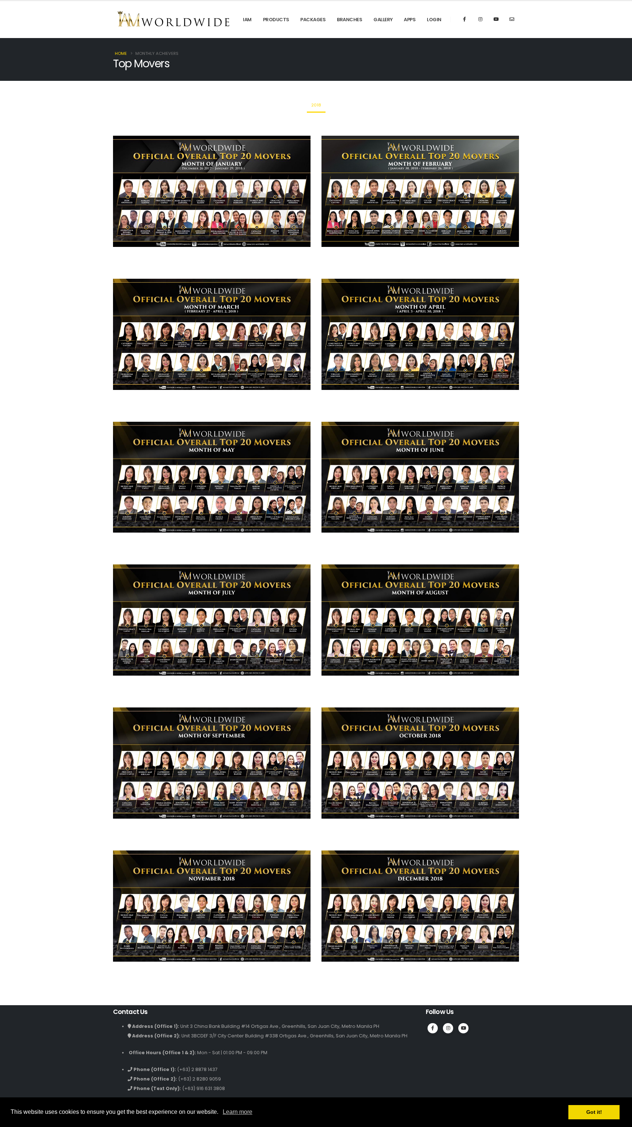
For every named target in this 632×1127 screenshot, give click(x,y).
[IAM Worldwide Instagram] (480, 19)
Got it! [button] (594, 1112)
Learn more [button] (237, 1112)
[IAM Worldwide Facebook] (433, 1028)
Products (276, 19)
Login (434, 19)
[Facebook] (464, 19)
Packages (313, 19)
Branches (349, 19)
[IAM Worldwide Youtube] (496, 19)
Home (121, 53)
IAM (247, 19)
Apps (409, 19)
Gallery (383, 19)
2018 (316, 105)
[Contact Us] (512, 19)
